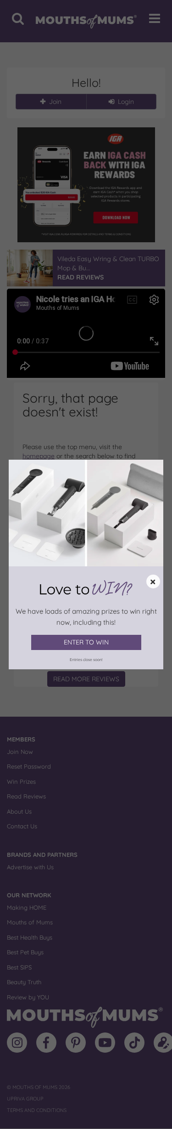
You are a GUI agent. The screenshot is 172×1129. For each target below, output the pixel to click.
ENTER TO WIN (86, 642)
